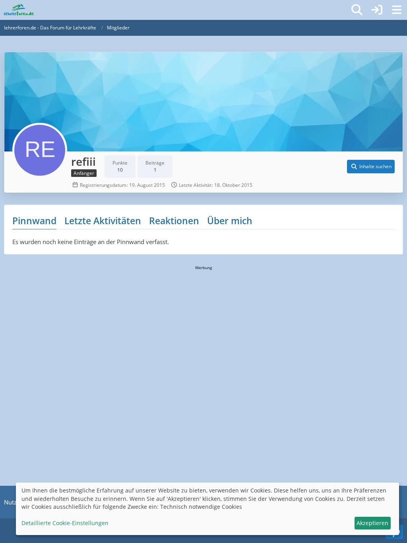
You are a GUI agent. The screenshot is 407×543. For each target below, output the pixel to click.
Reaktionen (174, 220)
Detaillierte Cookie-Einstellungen (65, 523)
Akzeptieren (372, 523)
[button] (371, 166)
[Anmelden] (377, 10)
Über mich (229, 220)
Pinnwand (34, 220)
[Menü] (397, 10)
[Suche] (357, 10)
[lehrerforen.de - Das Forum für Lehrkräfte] (18, 10)
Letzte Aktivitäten (102, 220)
